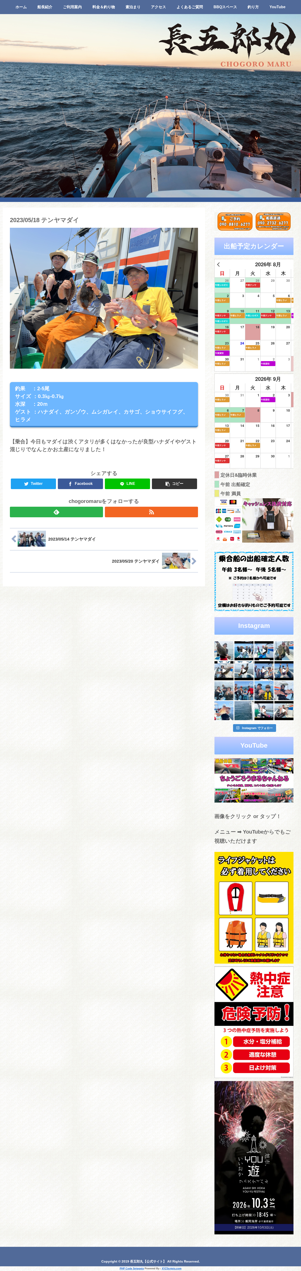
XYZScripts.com (172, 1268)
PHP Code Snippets (132, 1268)
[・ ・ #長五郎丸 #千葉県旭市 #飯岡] (224, 650)
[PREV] (219, 264)
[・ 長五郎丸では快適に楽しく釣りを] (283, 690)
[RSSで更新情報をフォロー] (151, 512)
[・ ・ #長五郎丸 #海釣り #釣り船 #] (283, 650)
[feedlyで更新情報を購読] (56, 512)
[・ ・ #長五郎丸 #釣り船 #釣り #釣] (283, 710)
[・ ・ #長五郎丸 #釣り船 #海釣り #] (243, 670)
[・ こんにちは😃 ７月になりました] (243, 710)
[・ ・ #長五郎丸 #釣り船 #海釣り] (224, 670)
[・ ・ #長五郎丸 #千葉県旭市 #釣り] (263, 670)
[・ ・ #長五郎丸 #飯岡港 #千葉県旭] (224, 690)
